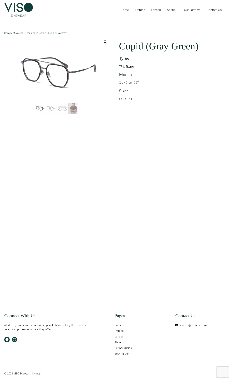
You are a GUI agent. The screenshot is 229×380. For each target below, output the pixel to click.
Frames (140, 10)
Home (124, 10)
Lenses (156, 10)
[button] (105, 42)
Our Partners (192, 10)
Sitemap (36, 373)
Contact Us (214, 10)
